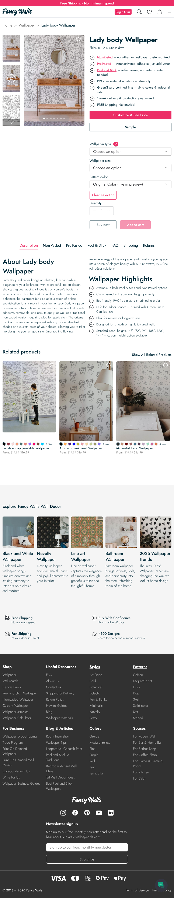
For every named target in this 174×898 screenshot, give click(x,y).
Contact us (53, 687)
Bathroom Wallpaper (115, 556)
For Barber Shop (144, 748)
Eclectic (95, 693)
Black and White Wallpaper (18, 556)
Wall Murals (10, 680)
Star (135, 711)
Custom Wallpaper (15, 705)
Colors (95, 728)
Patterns (140, 667)
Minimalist (96, 705)
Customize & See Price (130, 115)
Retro (93, 717)
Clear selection (103, 195)
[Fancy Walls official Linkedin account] (110, 812)
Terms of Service (137, 890)
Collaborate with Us (16, 771)
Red (92, 761)
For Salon (139, 778)
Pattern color (99, 177)
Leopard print (142, 680)
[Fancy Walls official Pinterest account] (87, 812)
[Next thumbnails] (11, 122)
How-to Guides (56, 705)
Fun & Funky (98, 699)
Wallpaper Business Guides (21, 783)
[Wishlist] (149, 11)
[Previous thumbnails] (11, 38)
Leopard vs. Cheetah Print (64, 748)
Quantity (95, 203)
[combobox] (130, 152)
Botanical (96, 687)
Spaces (139, 728)
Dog (136, 693)
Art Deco (96, 674)
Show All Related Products (151, 354)
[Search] (139, 12)
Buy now (103, 224)
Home (7, 25)
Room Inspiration (58, 736)
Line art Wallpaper (80, 556)
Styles (95, 667)
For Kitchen (141, 772)
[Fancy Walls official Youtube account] (98, 812)
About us (52, 680)
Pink (92, 748)
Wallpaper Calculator (17, 717)
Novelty (95, 711)
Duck (136, 687)
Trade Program (13, 742)
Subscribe (87, 859)
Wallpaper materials (59, 717)
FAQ (49, 674)
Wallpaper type (103, 144)
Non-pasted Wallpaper (18, 699)
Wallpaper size (100, 160)
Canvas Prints (12, 687)
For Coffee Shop (145, 754)
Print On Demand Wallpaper (15, 751)
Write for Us (11, 777)
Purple (94, 754)
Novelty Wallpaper (46, 556)
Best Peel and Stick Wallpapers (59, 786)
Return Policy (55, 699)
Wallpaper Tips (56, 742)
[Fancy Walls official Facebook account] (75, 812)
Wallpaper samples (15, 711)
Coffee (138, 674)
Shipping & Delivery (60, 693)
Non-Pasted (105, 57)
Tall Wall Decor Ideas (60, 777)
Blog (49, 711)
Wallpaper (27, 25)
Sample (130, 127)
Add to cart (135, 224)
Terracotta (96, 773)
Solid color (140, 705)
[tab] (28, 245)
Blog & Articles (59, 728)
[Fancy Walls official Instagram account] (63, 812)
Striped (138, 717)
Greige (94, 736)
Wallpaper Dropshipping (20, 736)
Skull (136, 699)
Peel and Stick (106, 70)
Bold (93, 680)
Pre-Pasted (104, 63)
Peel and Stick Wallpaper (20, 693)
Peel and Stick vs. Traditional (58, 757)
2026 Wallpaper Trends (155, 556)
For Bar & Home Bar (147, 742)
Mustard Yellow (100, 742)
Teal (92, 767)
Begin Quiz (123, 12)
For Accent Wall (144, 736)
